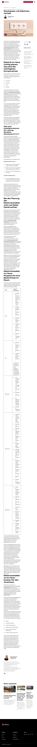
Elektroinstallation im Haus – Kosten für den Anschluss (28, 67)
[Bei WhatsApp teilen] (27, 44)
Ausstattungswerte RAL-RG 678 (9, 238)
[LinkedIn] (5, 673)
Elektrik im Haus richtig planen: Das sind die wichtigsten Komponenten (28, 53)
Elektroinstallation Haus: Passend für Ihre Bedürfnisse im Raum (28, 62)
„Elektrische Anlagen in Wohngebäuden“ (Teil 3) (12, 154)
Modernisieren (4, 739)
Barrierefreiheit (15, 737)
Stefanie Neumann (11, 16)
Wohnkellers (14, 542)
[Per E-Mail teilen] (25, 44)
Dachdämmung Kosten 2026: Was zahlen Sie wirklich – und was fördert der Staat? (21, 697)
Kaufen (3, 737)
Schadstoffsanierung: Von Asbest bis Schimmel (10, 697)
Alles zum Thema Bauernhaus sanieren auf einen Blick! (29, 695)
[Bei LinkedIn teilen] (30, 42)
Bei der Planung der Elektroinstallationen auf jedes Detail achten (28, 57)
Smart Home (7, 257)
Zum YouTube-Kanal (28, 1)
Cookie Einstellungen (15, 739)
